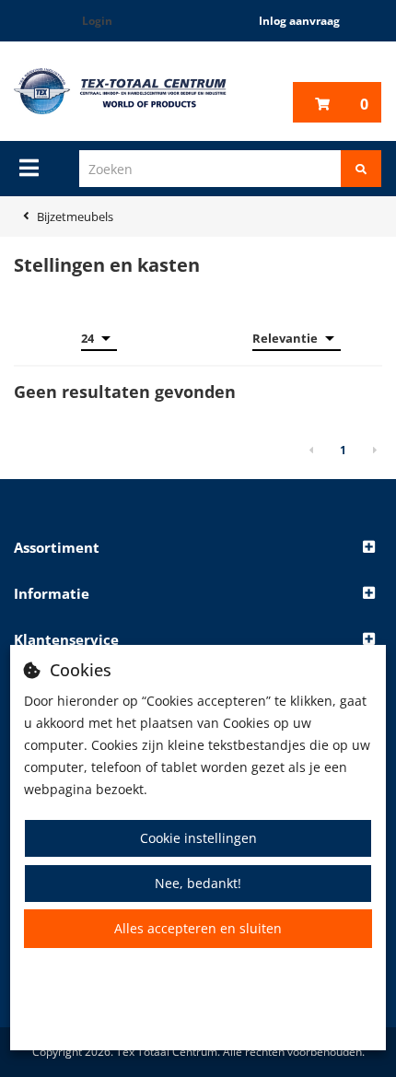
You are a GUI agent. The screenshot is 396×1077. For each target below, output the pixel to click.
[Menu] (29, 168)
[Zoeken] (361, 168)
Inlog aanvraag (299, 21)
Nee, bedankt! (198, 883)
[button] (198, 548)
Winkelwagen (364, 104)
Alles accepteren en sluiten (198, 928)
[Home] (120, 91)
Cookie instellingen (198, 838)
